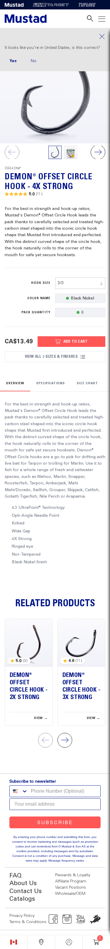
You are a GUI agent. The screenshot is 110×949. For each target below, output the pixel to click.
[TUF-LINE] (87, 4)
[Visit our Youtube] (80, 919)
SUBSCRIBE (55, 822)
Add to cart (75, 341)
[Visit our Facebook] (53, 919)
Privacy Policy (22, 916)
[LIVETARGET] (51, 4)
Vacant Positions (70, 887)
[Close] (55, 36)
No (33, 61)
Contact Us (25, 891)
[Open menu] (101, 18)
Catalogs (22, 899)
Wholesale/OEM (70, 894)
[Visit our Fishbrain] (95, 919)
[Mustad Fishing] (16, 4)
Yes (13, 61)
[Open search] (90, 18)
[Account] (68, 942)
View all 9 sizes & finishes (51, 357)
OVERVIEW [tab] (15, 383)
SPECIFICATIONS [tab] (50, 383)
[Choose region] (13, 942)
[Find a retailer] (41, 942)
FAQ (15, 876)
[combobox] (80, 283)
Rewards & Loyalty (72, 875)
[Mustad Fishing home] (26, 18)
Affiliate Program (70, 881)
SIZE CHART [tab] (87, 383)
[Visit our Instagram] (67, 919)
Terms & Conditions (27, 922)
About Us (23, 883)
